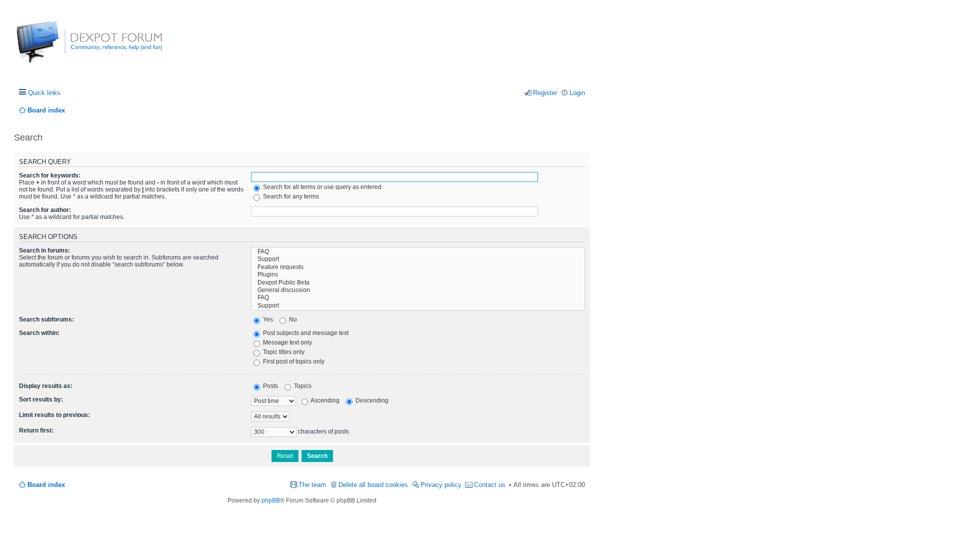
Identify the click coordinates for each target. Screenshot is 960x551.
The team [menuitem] (312, 484)
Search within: (39, 333)
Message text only (287, 342)
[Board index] (53, 47)
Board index (46, 484)
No (292, 319)
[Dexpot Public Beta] (418, 282)
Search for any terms (290, 196)
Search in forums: (44, 250)
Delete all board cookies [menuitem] (373, 484)
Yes (267, 319)
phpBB (271, 500)
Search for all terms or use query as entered (322, 187)
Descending (371, 400)
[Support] (418, 259)
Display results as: (45, 386)
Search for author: (45, 210)
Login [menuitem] (577, 92)
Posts (270, 386)
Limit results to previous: (54, 415)
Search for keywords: (49, 175)
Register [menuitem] (545, 92)
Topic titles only (283, 352)
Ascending (325, 400)
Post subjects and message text (305, 333)
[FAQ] (418, 252)
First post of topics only (293, 361)
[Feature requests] (418, 267)
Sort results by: (41, 399)
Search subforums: (46, 319)
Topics (302, 386)
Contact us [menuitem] (490, 484)
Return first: (36, 430)
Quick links (44, 92)
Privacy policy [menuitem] (441, 484)
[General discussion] (418, 290)
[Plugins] (418, 274)
